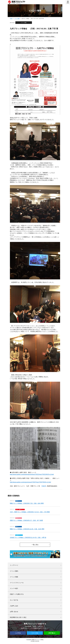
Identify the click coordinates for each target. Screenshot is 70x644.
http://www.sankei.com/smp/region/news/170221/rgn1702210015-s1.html (32, 474)
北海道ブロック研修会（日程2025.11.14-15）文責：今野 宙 (28, 537)
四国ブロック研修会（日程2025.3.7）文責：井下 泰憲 (26, 520)
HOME (11, 18)
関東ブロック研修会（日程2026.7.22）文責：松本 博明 (27, 503)
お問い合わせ (14, 611)
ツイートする (35, 633)
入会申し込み (14, 606)
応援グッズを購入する (17, 594)
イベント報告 (17, 18)
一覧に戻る (35, 544)
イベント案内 (14, 571)
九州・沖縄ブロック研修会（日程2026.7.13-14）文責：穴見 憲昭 (30, 512)
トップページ (14, 565)
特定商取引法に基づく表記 (18, 617)
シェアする (18, 633)
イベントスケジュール (17, 582)
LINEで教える (51, 633)
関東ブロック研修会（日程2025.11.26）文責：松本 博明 (27, 529)
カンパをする (14, 600)
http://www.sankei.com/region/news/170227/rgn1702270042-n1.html (30, 482)
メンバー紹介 (14, 588)
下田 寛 (43, 486)
